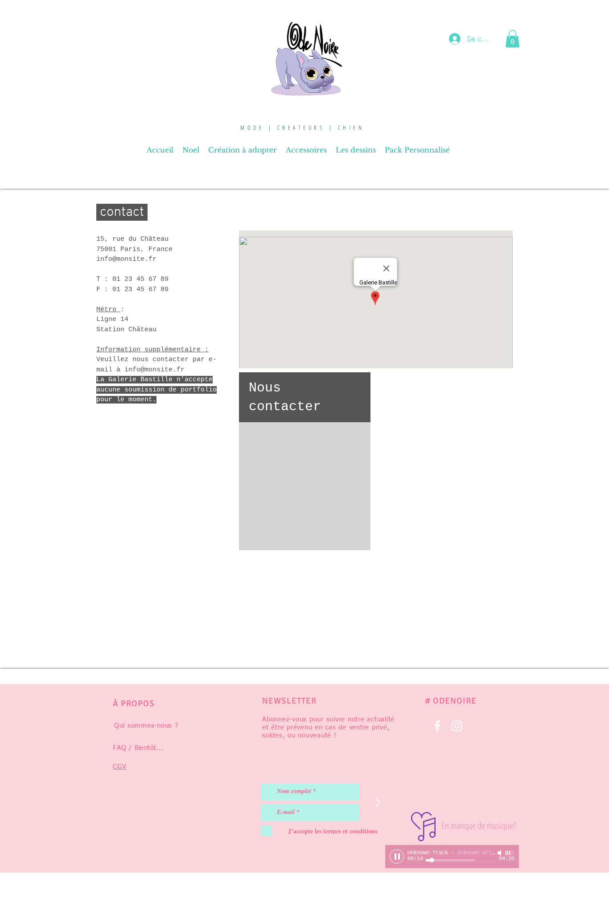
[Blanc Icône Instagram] (457, 726)
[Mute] (500, 852)
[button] (512, 38)
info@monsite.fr (154, 370)
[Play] (396, 856)
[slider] (510, 853)
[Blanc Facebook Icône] (437, 726)
